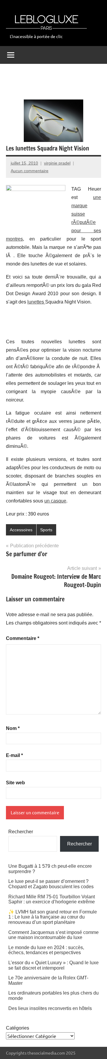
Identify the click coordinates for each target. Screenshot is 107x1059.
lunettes (36, 301)
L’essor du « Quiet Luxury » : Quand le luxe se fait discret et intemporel (53, 965)
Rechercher (20, 831)
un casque (55, 500)
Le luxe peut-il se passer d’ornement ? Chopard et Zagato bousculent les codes (51, 884)
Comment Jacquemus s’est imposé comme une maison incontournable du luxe (53, 935)
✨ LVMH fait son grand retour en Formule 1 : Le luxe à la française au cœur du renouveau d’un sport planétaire (52, 917)
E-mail (14, 755)
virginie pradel (57, 163)
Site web (15, 782)
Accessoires (21, 529)
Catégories (17, 1027)
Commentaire (22, 638)
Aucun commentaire (29, 170)
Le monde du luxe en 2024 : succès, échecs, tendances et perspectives (46, 950)
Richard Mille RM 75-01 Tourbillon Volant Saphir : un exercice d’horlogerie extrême (51, 899)
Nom (13, 728)
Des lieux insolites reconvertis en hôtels (50, 1008)
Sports (46, 529)
